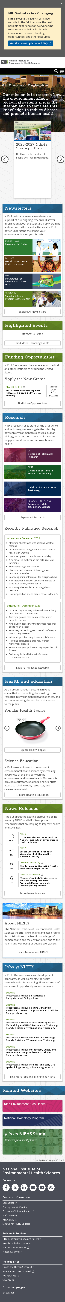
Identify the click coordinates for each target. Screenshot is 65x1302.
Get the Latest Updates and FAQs (29, 43)
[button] (56, 71)
